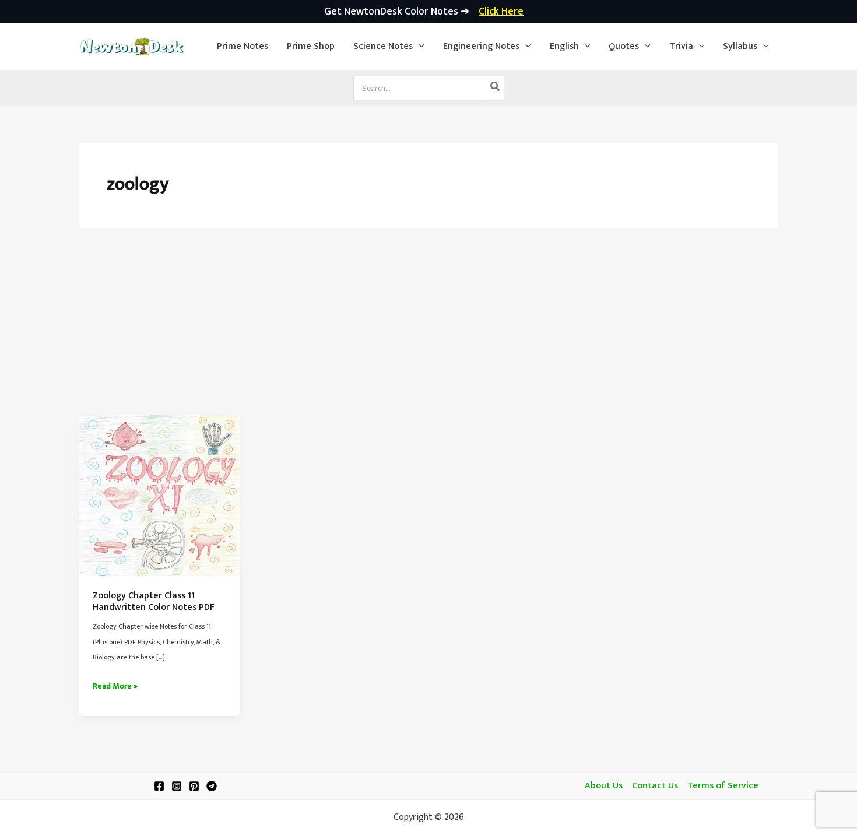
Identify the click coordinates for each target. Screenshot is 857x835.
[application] (418, 46)
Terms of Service (722, 786)
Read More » (115, 686)
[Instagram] (176, 786)
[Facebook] (159, 786)
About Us (604, 786)
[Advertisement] (428, 327)
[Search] (495, 88)
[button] (389, 46)
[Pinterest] (194, 786)
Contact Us (655, 786)
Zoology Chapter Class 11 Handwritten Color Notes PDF (154, 601)
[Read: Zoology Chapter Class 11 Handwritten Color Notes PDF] (159, 495)
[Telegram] (211, 786)
